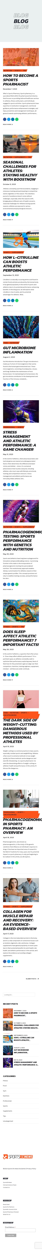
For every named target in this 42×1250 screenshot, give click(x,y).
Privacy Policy (31, 1168)
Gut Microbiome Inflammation (19, 350)
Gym (4, 1091)
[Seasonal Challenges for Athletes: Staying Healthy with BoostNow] (21, 144)
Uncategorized (10, 814)
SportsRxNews (7, 1182)
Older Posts (31, 979)
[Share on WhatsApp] (16, 119)
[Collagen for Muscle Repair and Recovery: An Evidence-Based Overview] (21, 890)
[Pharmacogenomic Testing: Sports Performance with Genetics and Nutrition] (21, 511)
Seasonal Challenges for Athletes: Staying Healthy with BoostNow (20, 170)
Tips (24, 70)
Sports (17, 70)
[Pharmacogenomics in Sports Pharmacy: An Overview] (21, 799)
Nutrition (8, 70)
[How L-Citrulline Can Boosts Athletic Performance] (21, 239)
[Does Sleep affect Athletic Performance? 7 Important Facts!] (21, 611)
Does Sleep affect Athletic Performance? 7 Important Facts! (21, 638)
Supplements (19, 157)
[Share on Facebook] (4, 119)
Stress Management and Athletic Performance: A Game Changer (19, 440)
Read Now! (6, 1204)
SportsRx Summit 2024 (10, 1209)
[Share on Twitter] (8, 119)
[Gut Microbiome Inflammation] (21, 327)
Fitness (7, 626)
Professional (9, 427)
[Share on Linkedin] (12, 119)
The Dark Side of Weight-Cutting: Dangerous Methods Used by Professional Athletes (20, 731)
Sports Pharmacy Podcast (11, 1212)
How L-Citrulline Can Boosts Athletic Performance (21, 263)
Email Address (10, 1227)
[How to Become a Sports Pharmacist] (21, 57)
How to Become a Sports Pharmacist (25, 1014)
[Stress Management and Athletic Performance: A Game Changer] (21, 411)
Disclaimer (22, 1168)
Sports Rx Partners (8, 1207)
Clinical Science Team (9, 1185)
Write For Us (6, 1214)
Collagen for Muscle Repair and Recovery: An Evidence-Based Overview (20, 920)
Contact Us (6, 1187)
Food (6, 343)
